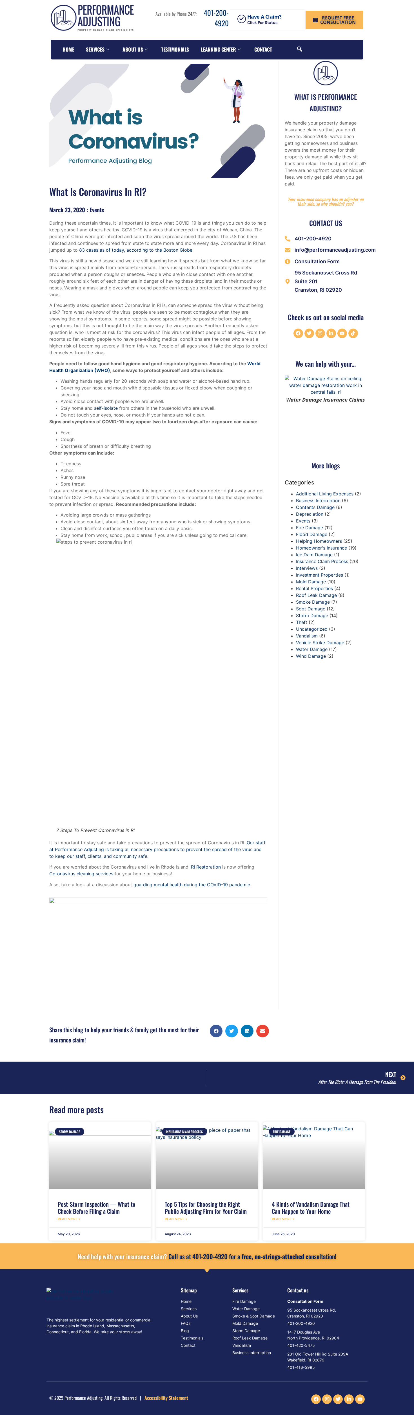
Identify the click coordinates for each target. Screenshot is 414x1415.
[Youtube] (342, 333)
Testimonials (175, 49)
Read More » (69, 1219)
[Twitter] (309, 333)
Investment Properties (319, 575)
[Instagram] (320, 333)
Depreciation (309, 514)
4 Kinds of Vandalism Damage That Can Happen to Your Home (311, 1207)
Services (95, 49)
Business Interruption (318, 500)
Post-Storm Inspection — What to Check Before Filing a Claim (96, 1207)
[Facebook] (298, 333)
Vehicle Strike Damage (320, 642)
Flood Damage (311, 534)
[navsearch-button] (299, 49)
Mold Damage (311, 581)
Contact (263, 49)
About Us (133, 49)
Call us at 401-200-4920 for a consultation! (207, 1256)
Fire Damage (309, 527)
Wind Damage (311, 656)
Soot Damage (310, 609)
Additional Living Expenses (324, 494)
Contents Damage (315, 507)
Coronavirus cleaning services (81, 873)
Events (97, 209)
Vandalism (307, 636)
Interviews (307, 568)
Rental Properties (314, 588)
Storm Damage (312, 615)
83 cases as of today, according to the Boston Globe (135, 250)
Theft (301, 622)
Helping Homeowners (319, 541)
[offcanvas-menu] (356, 50)
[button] (216, 1031)
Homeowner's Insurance (321, 548)
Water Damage (312, 649)
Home (68, 49)
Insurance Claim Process (322, 561)
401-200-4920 (215, 17)
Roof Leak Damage (316, 595)
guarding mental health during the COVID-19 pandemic (191, 884)
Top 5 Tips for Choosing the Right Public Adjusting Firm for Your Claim (206, 1207)
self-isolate (106, 408)
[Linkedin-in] (331, 333)
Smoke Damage (313, 602)
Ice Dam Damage (314, 554)
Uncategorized (312, 629)
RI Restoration (206, 867)
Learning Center (218, 49)
